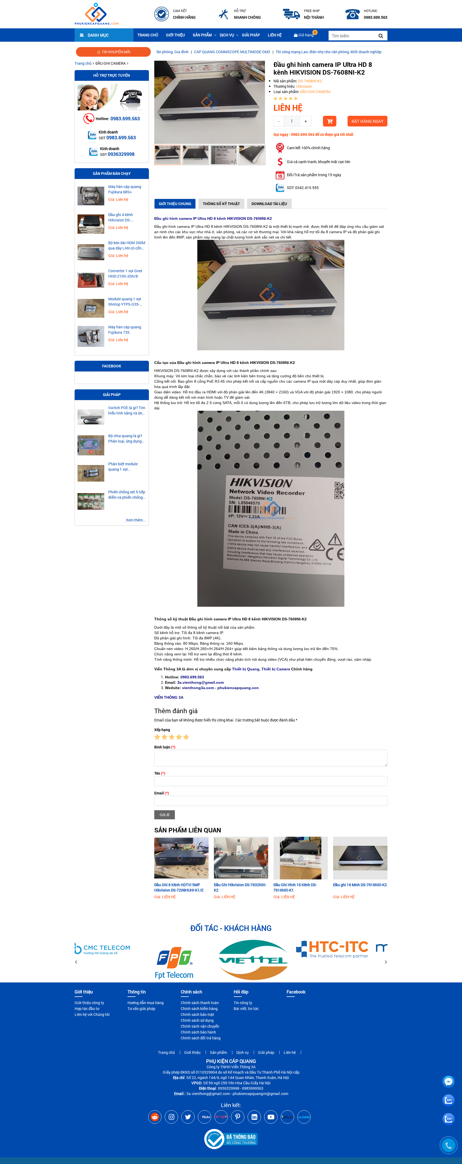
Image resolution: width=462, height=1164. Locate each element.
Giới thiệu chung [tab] (175, 203)
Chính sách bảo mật (197, 1014)
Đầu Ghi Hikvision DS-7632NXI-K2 (240, 887)
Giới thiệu (175, 34)
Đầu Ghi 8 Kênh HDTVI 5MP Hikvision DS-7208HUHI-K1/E (178, 887)
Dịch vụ (227, 34)
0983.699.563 (125, 118)
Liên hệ (275, 34)
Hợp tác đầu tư (87, 1008)
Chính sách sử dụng (197, 1020)
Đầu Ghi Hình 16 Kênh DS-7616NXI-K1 (295, 887)
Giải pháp (251, 34)
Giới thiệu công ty (89, 1002)
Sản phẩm (202, 34)
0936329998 (121, 154)
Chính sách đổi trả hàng (201, 1037)
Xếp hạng (162, 729)
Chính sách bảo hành (198, 1032)
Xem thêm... (136, 520)
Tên (159, 773)
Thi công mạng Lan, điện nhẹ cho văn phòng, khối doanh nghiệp (288, 51)
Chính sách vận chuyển (200, 1026)
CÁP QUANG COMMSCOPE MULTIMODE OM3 (192, 51)
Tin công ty (243, 1002)
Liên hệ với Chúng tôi (92, 1014)
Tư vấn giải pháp (141, 1008)
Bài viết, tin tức (246, 1008)
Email (161, 793)
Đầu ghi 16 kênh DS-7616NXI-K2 (360, 884)
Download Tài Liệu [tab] (269, 203)
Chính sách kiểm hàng (199, 1008)
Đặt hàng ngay (367, 121)
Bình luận (164, 747)
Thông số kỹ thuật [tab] (221, 203)
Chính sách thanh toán (200, 1002)
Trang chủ (147, 34)
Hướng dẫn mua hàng (146, 1002)
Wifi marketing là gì (363, 51)
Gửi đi (165, 814)
